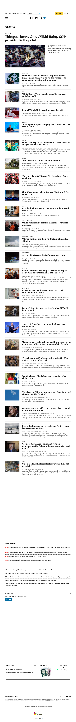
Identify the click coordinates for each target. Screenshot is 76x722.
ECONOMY (24, 122)
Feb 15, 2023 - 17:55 (61, 45)
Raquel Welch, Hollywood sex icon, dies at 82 (43, 110)
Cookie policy (49, 706)
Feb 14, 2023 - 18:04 (37, 469)
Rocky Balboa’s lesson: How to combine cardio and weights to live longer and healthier (31, 580)
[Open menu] (6, 18)
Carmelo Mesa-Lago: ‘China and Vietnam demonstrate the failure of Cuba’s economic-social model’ (46, 446)
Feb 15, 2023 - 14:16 (35, 213)
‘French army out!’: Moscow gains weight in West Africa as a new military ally (45, 359)
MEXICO (24, 158)
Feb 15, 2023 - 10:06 (37, 296)
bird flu (24, 340)
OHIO (23, 461)
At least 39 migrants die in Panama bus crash (43, 255)
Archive (43, 665)
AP (48, 45)
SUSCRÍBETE (59, 13)
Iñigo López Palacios (27, 276)
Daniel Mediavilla (26, 296)
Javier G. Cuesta (26, 431)
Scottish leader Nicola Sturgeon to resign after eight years (44, 377)
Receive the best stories (14, 669)
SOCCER (24, 140)
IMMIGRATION (25, 252)
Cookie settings (41, 706)
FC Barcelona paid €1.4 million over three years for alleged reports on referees (46, 144)
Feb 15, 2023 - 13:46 (33, 228)
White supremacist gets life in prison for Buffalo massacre (45, 224)
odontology (25, 288)
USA (23, 390)
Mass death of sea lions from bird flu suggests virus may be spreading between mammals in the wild (46, 343)
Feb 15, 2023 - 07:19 (36, 347)
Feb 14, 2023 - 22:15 (40, 451)
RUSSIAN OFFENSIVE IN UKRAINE (30, 322)
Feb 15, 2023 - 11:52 (29, 258)
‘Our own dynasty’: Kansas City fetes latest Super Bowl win (45, 177)
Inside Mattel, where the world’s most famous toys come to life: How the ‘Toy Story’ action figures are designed (38, 577)
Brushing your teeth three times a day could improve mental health (43, 292)
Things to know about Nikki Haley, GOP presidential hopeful (35, 38)
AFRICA (24, 356)
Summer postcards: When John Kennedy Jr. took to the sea (27, 556)
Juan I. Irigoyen (37, 148)
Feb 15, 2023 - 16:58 (52, 148)
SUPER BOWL (25, 174)
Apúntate (8, 599)
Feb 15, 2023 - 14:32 (33, 197)
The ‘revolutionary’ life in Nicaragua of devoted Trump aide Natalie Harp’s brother (29, 570)
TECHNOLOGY (25, 306)
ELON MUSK (25, 190)
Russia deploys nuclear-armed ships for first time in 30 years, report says (45, 427)
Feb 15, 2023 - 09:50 (30, 313)
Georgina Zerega (26, 163)
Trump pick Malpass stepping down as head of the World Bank (46, 126)
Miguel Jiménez (26, 397)
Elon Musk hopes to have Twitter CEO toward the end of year (45, 193)
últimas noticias (10, 544)
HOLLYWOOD (25, 108)
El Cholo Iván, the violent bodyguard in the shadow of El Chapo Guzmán (27, 573)
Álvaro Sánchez (26, 244)
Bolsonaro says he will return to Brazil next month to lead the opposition (46, 409)
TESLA (23, 92)
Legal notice (27, 706)
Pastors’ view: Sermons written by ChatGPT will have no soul (45, 309)
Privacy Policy (34, 706)
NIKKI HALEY (8, 33)
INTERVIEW (24, 268)
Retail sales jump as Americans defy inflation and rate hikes (45, 209)
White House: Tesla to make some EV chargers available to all (44, 95)
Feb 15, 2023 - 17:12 (46, 113)
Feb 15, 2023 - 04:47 (48, 413)
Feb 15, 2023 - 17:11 (35, 130)
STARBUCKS (25, 73)
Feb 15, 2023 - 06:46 (30, 381)
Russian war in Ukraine (28, 424)
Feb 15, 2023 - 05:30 (44, 397)
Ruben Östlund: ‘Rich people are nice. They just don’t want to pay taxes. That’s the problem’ (44, 272)
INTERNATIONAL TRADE (27, 236)
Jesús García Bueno (27, 148)
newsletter (9, 593)
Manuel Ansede (26, 347)
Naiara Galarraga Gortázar (29, 413)
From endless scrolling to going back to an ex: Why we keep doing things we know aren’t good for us (37, 548)
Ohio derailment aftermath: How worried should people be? (45, 465)
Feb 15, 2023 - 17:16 (35, 99)
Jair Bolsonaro (26, 406)
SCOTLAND (24, 374)
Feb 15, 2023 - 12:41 (41, 244)
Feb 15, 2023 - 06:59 (42, 363)
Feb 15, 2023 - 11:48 (39, 276)
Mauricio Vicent (26, 451)
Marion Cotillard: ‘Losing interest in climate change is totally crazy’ (30, 560)
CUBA (23, 441)
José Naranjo (25, 363)
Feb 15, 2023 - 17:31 (29, 83)
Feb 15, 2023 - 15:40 (41, 163)
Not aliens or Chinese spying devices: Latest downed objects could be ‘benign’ (46, 393)
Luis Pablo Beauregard (28, 113)
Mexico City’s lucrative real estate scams (41, 160)
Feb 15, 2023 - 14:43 (35, 181)
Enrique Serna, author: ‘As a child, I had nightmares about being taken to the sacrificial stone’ (38, 553)
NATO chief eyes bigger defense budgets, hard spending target (44, 325)
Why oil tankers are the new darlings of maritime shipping (45, 240)
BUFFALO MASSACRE (27, 220)
